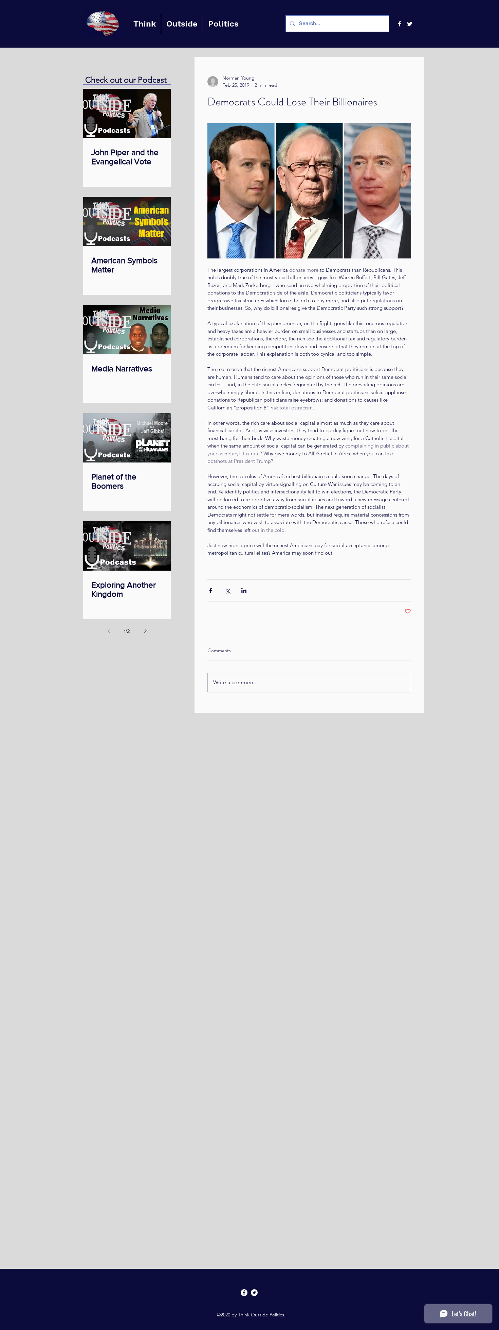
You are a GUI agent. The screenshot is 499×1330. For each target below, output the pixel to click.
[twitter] (409, 23)
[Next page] (145, 631)
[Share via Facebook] (210, 590)
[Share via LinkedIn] (244, 590)
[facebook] (399, 23)
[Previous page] (109, 631)
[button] (144, 24)
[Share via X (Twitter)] (227, 590)
